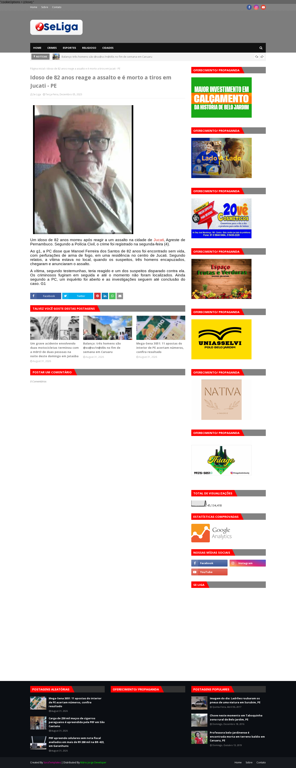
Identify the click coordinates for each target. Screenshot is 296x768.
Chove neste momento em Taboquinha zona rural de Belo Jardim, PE (236, 717)
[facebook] (249, 7)
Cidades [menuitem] (108, 48)
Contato (56, 7)
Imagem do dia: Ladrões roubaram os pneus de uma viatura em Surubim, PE (235, 700)
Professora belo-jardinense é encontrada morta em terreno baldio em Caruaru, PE (237, 736)
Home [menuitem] (37, 48)
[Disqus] (107, 525)
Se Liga (37, 94)
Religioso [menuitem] (89, 48)
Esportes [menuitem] (69, 48)
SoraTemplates (52, 762)
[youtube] (263, 7)
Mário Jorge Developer (93, 762)
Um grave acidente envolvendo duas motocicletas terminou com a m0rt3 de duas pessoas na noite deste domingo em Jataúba (54, 349)
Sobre (44, 7)
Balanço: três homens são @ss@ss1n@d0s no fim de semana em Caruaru (102, 347)
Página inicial (37, 68)
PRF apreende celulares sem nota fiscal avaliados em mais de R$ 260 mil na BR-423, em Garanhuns (76, 742)
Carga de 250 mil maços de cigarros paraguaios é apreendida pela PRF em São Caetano (77, 722)
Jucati (159, 240)
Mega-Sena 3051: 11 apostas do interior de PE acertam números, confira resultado (112, 56)
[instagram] (256, 7)
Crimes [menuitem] (52, 48)
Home (33, 7)
